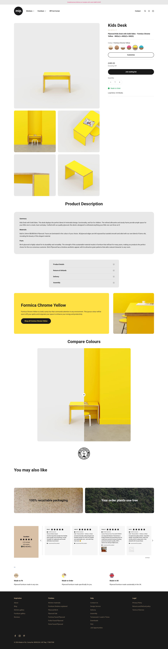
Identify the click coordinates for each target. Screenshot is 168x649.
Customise (131, 55)
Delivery (93, 611)
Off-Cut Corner (54, 11)
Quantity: (111, 78)
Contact (138, 11)
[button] (41, 541)
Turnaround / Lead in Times (99, 618)
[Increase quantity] (119, 82)
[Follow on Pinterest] (24, 637)
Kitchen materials (54, 604)
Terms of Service (138, 611)
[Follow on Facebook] (15, 637)
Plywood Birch (53, 611)
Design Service (95, 608)
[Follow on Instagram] (19, 637)
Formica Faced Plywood (56, 618)
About (16, 604)
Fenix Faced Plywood (55, 626)
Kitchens (29, 11)
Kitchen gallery (19, 611)
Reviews (17, 618)
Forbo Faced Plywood (55, 622)
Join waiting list (130, 72)
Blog (15, 608)
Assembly (93, 615)
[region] (96, 541)
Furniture (41, 11)
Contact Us (94, 604)
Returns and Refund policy (141, 608)
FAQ (91, 626)
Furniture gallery (19, 615)
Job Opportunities (96, 629)
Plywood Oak (52, 615)
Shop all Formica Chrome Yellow (35, 321)
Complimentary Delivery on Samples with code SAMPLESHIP (84, 2)
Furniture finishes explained (57, 608)
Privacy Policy (137, 604)
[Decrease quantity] (110, 82)
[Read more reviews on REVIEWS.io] (26, 547)
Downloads (94, 622)
